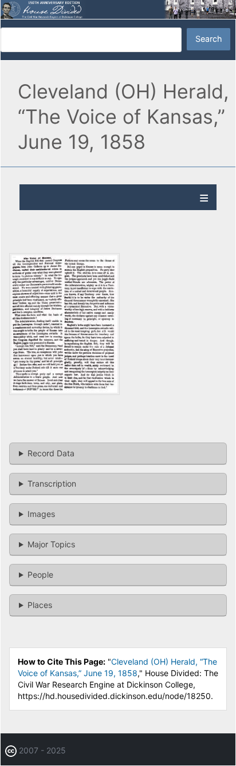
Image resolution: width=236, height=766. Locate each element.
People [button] (40, 574)
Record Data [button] (50, 453)
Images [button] (41, 514)
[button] (64, 392)
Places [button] (39, 605)
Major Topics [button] (51, 544)
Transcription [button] (51, 483)
